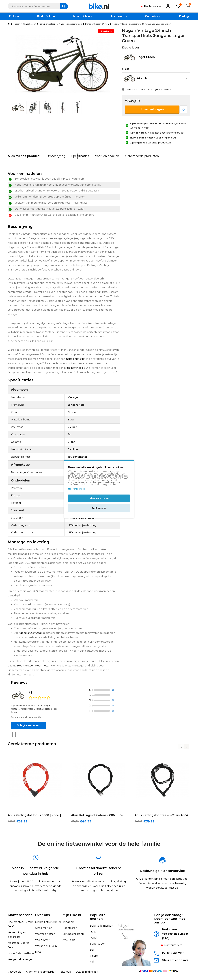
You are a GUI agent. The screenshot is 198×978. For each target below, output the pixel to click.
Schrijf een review (28, 725)
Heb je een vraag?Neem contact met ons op (169, 918)
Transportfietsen (47, 24)
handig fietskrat (76, 358)
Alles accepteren (99, 498)
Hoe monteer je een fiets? (33, 665)
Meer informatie (76, 489)
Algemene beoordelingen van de (34, 708)
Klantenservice (20, 915)
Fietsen (16, 24)
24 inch (142, 78)
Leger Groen (146, 57)
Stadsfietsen (29, 24)
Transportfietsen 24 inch (97, 24)
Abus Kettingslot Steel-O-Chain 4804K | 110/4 (162, 815)
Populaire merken (97, 917)
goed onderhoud (31, 632)
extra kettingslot (74, 367)
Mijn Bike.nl (71, 915)
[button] (156, 57)
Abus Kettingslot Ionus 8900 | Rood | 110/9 (35, 815)
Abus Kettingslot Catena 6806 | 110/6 (97, 815)
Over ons (42, 915)
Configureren (99, 508)
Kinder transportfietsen (70, 24)
